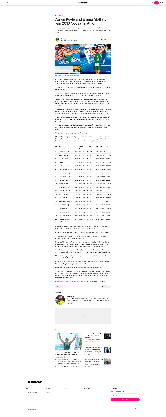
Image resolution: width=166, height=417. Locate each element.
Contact (47, 392)
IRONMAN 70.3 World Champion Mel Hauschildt (71, 281)
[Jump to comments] (110, 39)
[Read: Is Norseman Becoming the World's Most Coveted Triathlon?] (107, 336)
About (27, 388)
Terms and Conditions (31, 392)
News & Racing (59, 16)
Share (105, 39)
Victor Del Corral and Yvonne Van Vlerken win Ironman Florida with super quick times (67, 354)
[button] (4, 3)
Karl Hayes (64, 39)
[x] (139, 409)
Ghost (34, 409)
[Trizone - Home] (83, 2)
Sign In (161, 2)
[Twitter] (71, 303)
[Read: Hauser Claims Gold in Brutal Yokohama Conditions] (107, 361)
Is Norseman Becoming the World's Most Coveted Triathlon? (93, 336)
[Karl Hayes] (60, 300)
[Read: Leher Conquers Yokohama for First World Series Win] (107, 350)
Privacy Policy (87, 388)
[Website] (68, 303)
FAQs (66, 388)
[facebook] (135, 409)
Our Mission (48, 388)
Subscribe (125, 399)
